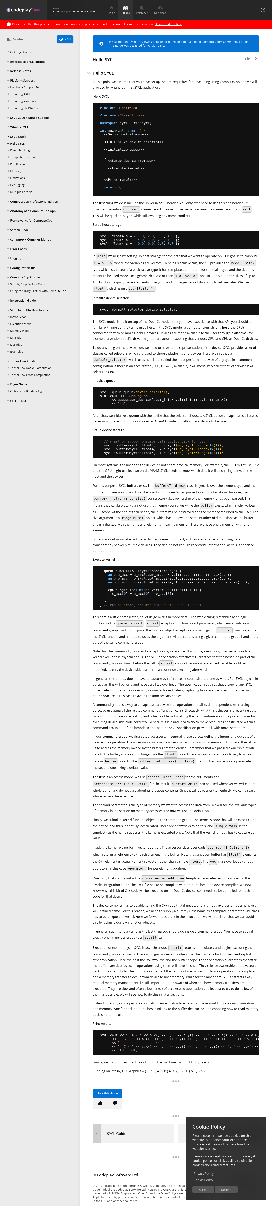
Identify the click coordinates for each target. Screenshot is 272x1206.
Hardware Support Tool (23, 87)
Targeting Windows (21, 101)
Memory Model (18, 331)
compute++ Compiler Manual (29, 239)
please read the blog (168, 24)
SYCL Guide (16, 137)
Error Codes (16, 249)
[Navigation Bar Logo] (23, 10)
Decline (226, 1190)
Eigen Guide (16, 384)
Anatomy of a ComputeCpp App (31, 211)
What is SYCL (17, 127)
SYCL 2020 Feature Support (27, 118)
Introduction (16, 317)
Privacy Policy (203, 1173)
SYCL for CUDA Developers (27, 310)
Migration (14, 337)
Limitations (15, 178)
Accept (203, 1190)
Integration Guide (21, 300)
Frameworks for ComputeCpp (29, 220)
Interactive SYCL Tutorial (26, 62)
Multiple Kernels (19, 192)
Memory (13, 171)
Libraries (14, 344)
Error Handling (18, 150)
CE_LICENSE (16, 401)
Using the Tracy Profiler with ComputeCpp (36, 291)
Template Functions (21, 157)
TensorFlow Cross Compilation (28, 375)
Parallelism (15, 164)
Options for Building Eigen (25, 391)
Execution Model (19, 324)
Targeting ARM (18, 94)
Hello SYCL (15, 143)
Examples (14, 351)
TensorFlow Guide (21, 361)
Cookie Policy (203, 1180)
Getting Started (19, 52)
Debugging (15, 185)
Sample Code (17, 230)
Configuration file (21, 268)
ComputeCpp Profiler (23, 277)
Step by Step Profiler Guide (26, 284)
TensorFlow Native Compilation (29, 368)
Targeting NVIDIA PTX (22, 108)
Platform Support (20, 80)
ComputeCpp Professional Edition (32, 201)
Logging (13, 258)
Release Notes (18, 71)
